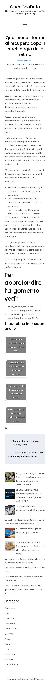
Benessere (10, 608)
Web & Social (11, 664)
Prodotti (9, 639)
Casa (7, 613)
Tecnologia (10, 654)
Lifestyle (9, 634)
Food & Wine (11, 628)
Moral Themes (36, 679)
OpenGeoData (25, 7)
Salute (8, 644)
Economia (10, 623)
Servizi (8, 649)
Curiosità (9, 618)
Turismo (9, 659)
